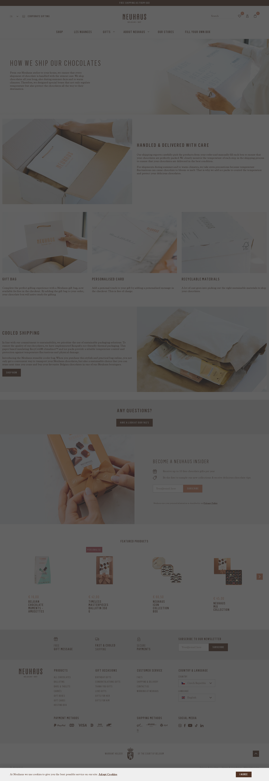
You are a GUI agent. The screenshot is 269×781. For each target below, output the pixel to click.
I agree (244, 774)
